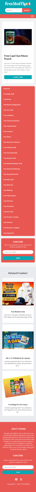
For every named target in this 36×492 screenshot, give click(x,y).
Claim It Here (18, 77)
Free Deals (7, 137)
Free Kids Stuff (9, 179)
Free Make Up (8, 185)
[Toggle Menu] (32, 16)
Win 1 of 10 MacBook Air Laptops (18, 358)
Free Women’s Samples (11, 228)
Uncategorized (9, 233)
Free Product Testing (11, 217)
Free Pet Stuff (8, 212)
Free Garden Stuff (10, 158)
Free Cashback (9, 115)
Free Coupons (8, 131)
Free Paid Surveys (10, 196)
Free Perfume (8, 201)
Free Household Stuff (11, 174)
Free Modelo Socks (18, 312)
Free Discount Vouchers (12, 142)
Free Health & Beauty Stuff (13, 163)
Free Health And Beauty (12, 169)
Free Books (7, 99)
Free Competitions (10, 126)
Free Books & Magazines (12, 105)
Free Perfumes (9, 206)
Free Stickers (8, 222)
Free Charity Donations (11, 121)
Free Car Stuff (8, 110)
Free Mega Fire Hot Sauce (18, 405)
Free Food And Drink (10, 153)
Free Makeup (8, 190)
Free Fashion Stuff (10, 147)
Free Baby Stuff (9, 94)
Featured (7, 89)
